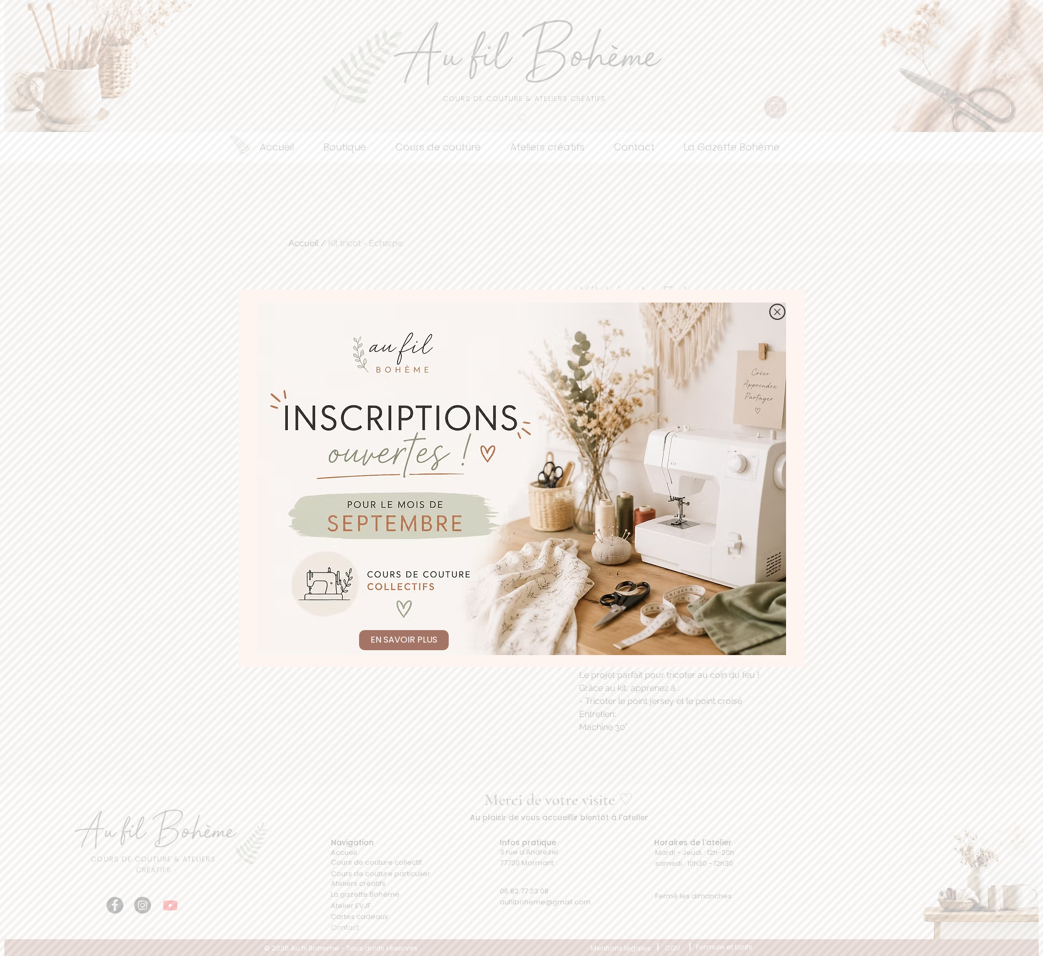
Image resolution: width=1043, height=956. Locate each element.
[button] (777, 312)
